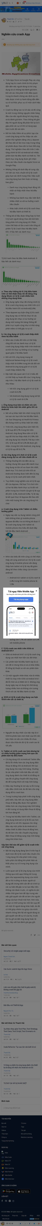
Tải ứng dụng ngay (21, 599)
